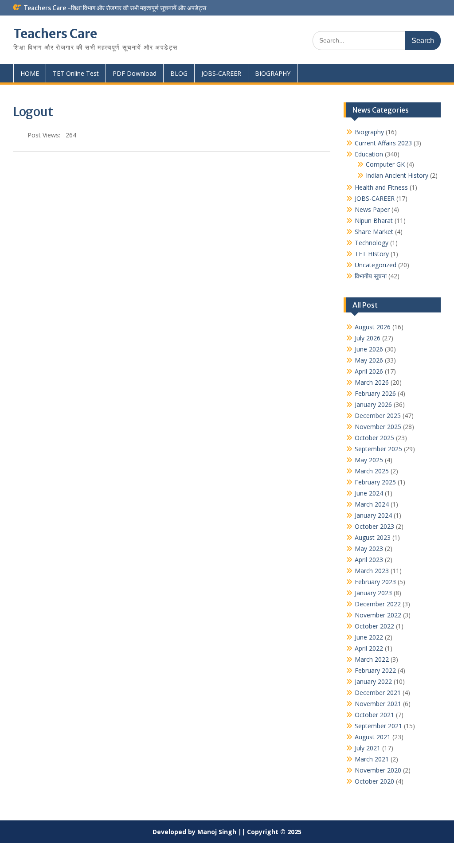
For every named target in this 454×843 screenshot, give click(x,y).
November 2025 (378, 426)
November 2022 (378, 615)
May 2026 (369, 360)
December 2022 (378, 604)
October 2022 (374, 626)
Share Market (374, 231)
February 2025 (375, 482)
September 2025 (378, 449)
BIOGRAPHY (272, 73)
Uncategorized (375, 265)
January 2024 (373, 515)
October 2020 (374, 781)
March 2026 (372, 382)
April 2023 (369, 559)
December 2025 (378, 415)
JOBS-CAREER (221, 73)
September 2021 (378, 726)
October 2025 (374, 437)
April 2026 (369, 371)
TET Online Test (76, 73)
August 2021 (373, 737)
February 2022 (375, 670)
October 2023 (374, 526)
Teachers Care (55, 34)
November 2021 (378, 703)
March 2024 (372, 504)
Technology (371, 242)
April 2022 (369, 648)
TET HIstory (372, 254)
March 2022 (372, 659)
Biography (369, 132)
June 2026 (369, 349)
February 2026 (375, 393)
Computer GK (385, 164)
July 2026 (367, 338)
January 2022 (373, 681)
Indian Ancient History (397, 175)
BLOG (179, 73)
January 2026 (373, 404)
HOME (29, 73)
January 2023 (373, 593)
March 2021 (372, 759)
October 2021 (374, 714)
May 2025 (369, 460)
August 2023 (373, 537)
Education (369, 154)
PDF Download (135, 73)
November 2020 (378, 770)
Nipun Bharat (374, 220)
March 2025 (372, 471)
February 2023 (375, 582)
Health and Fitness (381, 187)
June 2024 (369, 493)
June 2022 (369, 637)
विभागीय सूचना (371, 276)
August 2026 (373, 327)
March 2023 (372, 570)
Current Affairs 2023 (383, 143)
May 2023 (369, 548)
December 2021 (378, 692)
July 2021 (367, 748)
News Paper (372, 209)
